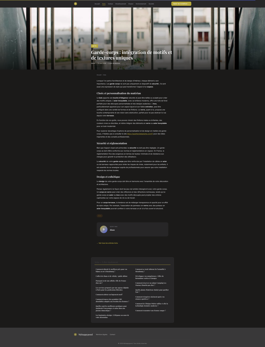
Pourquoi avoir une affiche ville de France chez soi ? (111, 282)
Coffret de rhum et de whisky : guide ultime (111, 276)
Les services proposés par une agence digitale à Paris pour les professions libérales (112, 289)
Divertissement (120, 4)
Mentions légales (101, 334)
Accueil (97, 4)
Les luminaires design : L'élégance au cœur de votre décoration (112, 316)
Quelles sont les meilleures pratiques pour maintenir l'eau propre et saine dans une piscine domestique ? (111, 308)
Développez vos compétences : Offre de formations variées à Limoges (149, 277)
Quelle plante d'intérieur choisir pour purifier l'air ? (152, 291)
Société (151, 4)
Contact (112, 334)
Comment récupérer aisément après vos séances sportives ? (149, 298)
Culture (110, 4)
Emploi (130, 4)
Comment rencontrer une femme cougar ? (150, 310)
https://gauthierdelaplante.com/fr (140, 134)
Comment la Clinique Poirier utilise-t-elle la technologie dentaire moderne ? (151, 305)
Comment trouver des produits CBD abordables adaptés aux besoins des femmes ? (112, 300)
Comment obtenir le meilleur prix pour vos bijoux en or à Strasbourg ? (111, 270)
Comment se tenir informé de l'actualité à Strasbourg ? (150, 270)
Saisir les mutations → (181, 4)
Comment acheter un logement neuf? (109, 294)
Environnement (141, 4)
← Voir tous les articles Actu (107, 243)
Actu (103, 4)
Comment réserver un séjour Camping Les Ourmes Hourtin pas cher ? (150, 284)
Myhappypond (85, 334)
